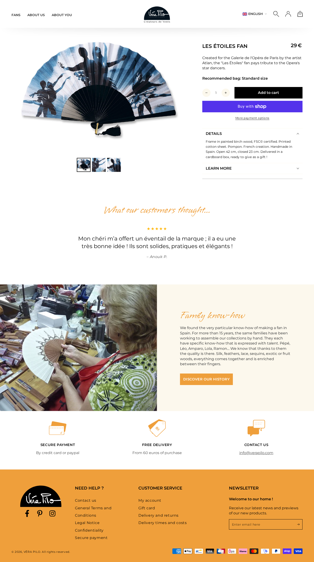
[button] (276, 14)
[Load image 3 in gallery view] (114, 165)
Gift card (146, 508)
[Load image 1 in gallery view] (84, 165)
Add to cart (268, 92)
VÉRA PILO (32, 551)
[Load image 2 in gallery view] (99, 165)
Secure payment (91, 538)
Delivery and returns (158, 515)
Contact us (85, 500)
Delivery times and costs (162, 523)
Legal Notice (87, 523)
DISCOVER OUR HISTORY (206, 379)
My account (149, 500)
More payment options (252, 118)
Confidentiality (89, 530)
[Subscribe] (300, 524)
